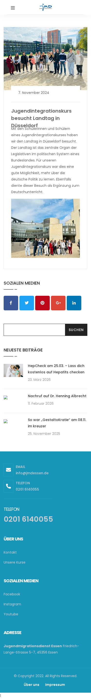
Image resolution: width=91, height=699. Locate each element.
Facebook (12, 594)
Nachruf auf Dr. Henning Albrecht (57, 396)
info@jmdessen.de (32, 473)
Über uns (31, 684)
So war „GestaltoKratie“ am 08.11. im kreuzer (57, 423)
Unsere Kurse (14, 562)
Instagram (12, 604)
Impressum (55, 684)
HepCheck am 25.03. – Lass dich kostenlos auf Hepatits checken (56, 369)
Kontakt (10, 552)
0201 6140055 (27, 489)
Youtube (11, 614)
